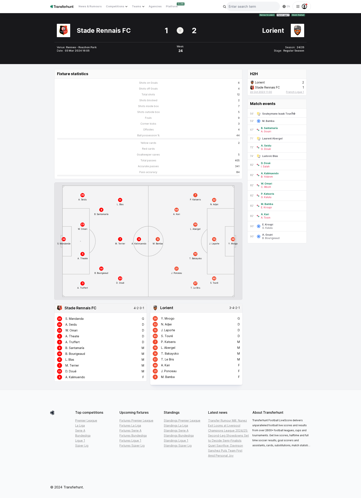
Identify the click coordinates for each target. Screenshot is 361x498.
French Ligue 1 (283, 15)
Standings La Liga (176, 425)
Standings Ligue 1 (176, 440)
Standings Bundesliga (179, 435)
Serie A (80, 430)
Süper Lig (81, 445)
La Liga (80, 425)
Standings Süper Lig (178, 445)
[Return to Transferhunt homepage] (62, 6)
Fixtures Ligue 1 (130, 440)
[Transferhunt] (61, 412)
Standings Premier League (182, 420)
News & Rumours (90, 6)
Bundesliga (82, 435)
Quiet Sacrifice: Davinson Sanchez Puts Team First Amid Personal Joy (225, 450)
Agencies (155, 6)
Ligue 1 (80, 440)
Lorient (166, 308)
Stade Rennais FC (80, 308)
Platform (172, 6)
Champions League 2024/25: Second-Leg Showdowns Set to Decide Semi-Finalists (228, 435)
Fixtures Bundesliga (133, 435)
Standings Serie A (176, 430)
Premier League (86, 420)
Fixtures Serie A (130, 430)
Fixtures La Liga (130, 425)
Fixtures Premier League (136, 420)
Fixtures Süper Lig (132, 445)
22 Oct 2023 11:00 (261, 92)
